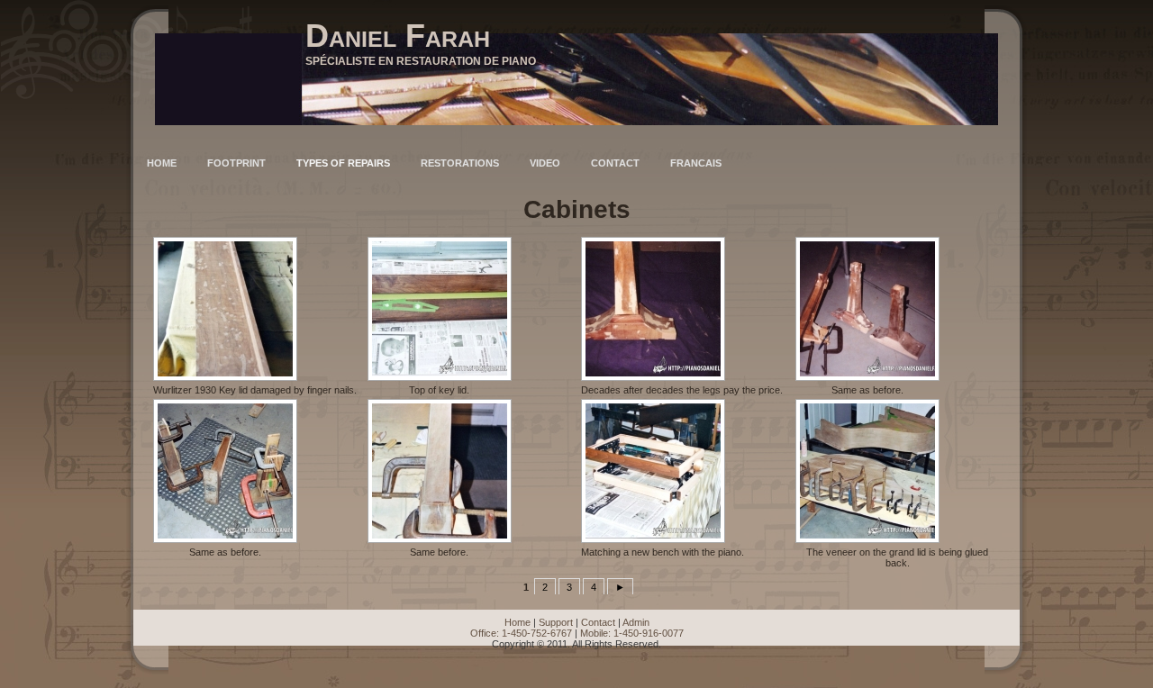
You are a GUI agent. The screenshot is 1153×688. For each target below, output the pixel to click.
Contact (598, 622)
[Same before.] (437, 471)
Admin (635, 622)
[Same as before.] (865, 309)
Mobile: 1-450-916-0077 (632, 633)
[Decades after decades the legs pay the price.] (679, 309)
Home (517, 622)
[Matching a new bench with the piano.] (660, 471)
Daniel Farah (397, 35)
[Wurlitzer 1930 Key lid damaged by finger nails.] (253, 309)
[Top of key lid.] (437, 309)
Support (556, 622)
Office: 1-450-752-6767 (521, 633)
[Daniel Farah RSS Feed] (154, 645)
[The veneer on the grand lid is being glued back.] (896, 471)
